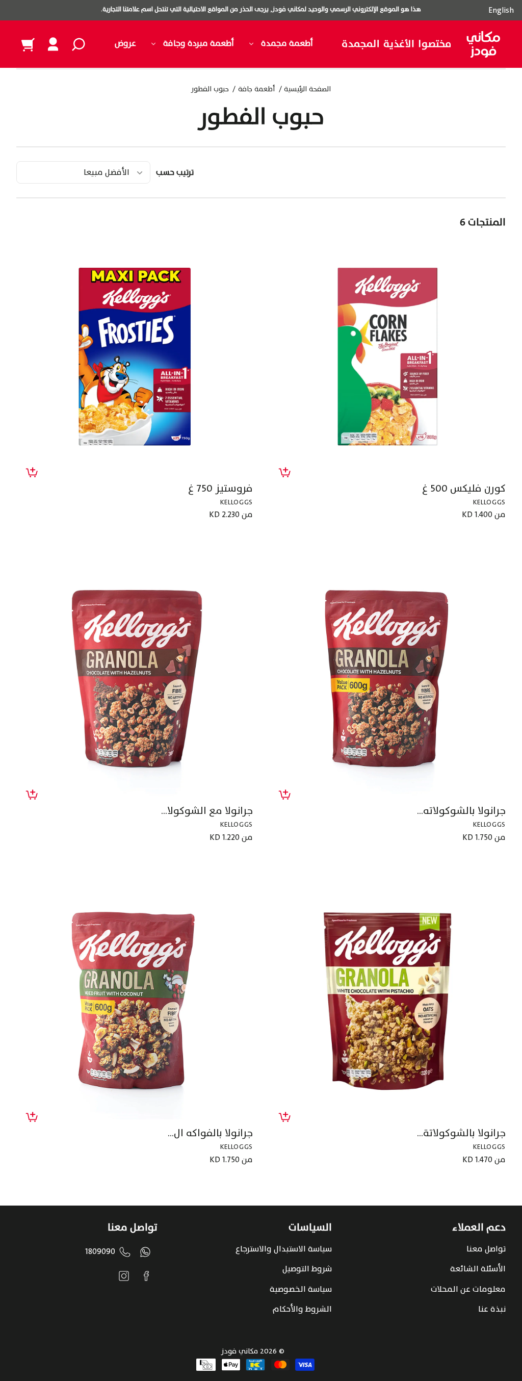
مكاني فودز (239, 1351)
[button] (78, 44)
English (501, 10)
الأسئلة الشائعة (478, 1268)
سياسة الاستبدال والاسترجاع (284, 1249)
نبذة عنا (492, 1309)
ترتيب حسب (175, 172)
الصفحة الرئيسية (307, 90)
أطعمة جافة (256, 90)
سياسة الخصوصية (301, 1289)
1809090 (100, 1251)
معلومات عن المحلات (468, 1289)
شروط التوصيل (307, 1268)
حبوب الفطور (210, 90)
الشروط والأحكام (302, 1309)
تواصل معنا (486, 1249)
